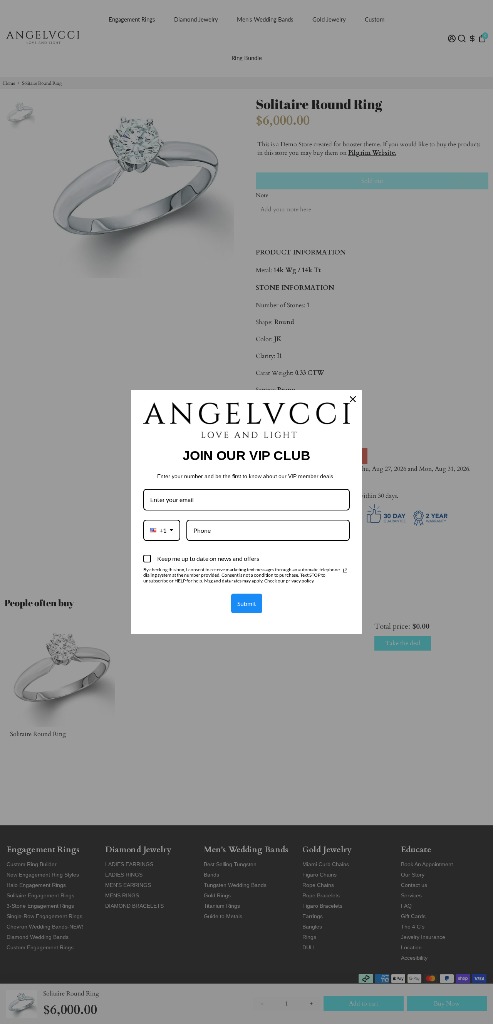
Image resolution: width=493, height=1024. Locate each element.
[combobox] (161, 530)
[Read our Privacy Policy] (345, 570)
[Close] (353, 399)
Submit (246, 603)
